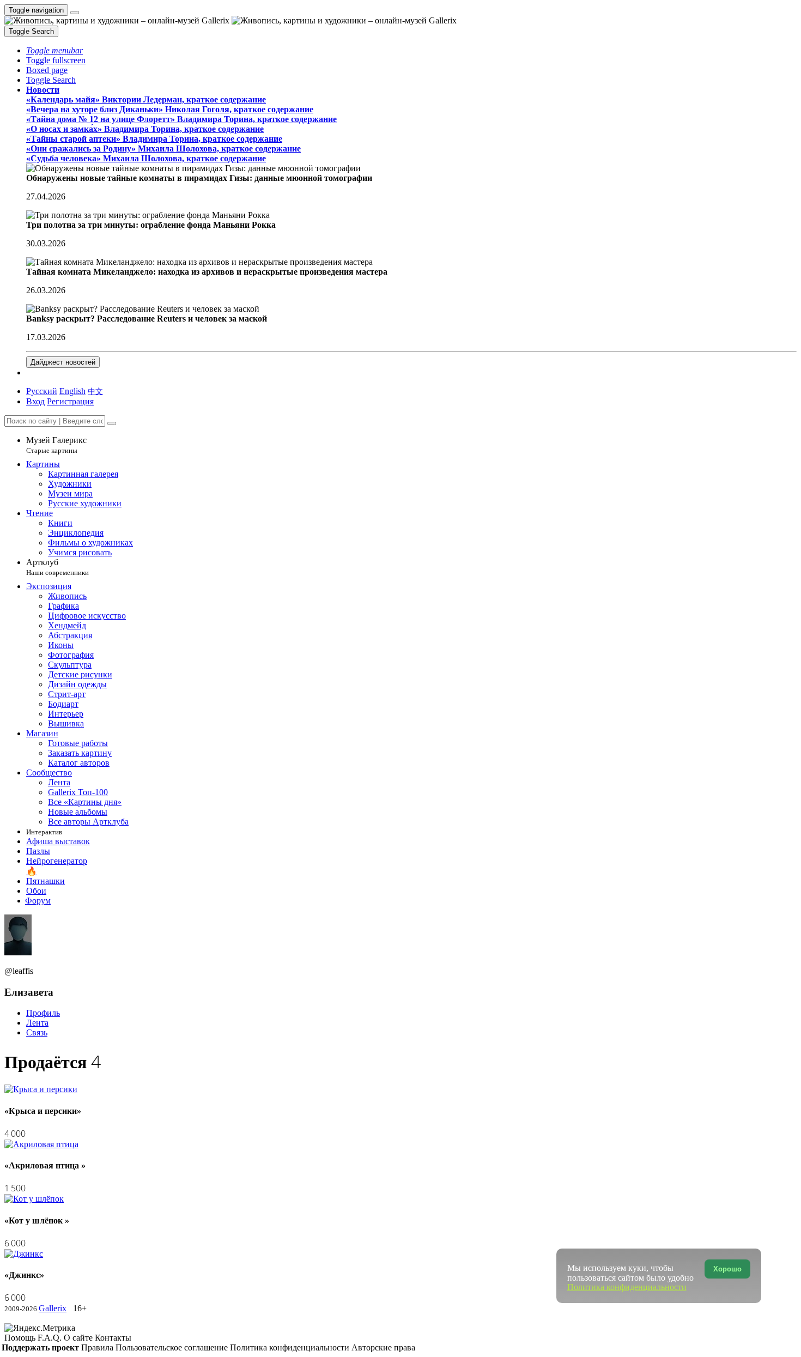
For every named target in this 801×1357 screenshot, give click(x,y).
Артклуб (57, 567)
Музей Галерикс (56, 445)
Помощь (21, 1337)
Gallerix (52, 1308)
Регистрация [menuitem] (70, 401)
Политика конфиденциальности (290, 1347)
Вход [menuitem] (35, 401)
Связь (36, 1032)
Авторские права (383, 1347)
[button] (54, 50)
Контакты (113, 1337)
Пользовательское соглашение (173, 1347)
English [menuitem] (72, 391)
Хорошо (727, 1269)
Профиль (43, 1012)
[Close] (111, 423)
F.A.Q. (51, 1337)
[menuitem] (95, 391)
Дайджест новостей (63, 362)
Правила (98, 1347)
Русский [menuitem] (41, 391)
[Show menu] (74, 12)
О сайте (79, 1337)
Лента (37, 1022)
